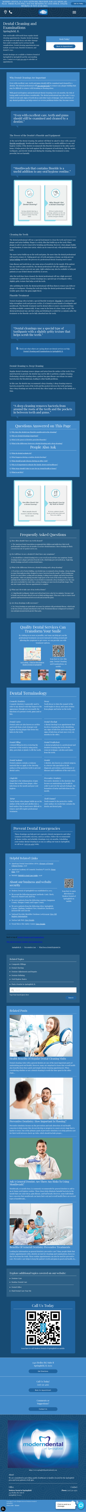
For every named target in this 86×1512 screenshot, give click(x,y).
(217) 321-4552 (21, 59)
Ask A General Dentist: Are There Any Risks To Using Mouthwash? (39, 1183)
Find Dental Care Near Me (21, 1291)
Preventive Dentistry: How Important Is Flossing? (38, 1121)
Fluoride (58, 301)
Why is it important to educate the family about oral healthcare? (35, 464)
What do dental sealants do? (22, 453)
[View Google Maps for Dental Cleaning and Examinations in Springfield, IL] (32, 660)
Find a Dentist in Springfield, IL (23, 984)
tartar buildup (15, 259)
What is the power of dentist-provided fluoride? (29, 439)
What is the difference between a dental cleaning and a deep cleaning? (37, 443)
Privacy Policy (10, 1505)
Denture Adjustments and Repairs (24, 971)
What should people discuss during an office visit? (30, 461)
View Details (29, 920)
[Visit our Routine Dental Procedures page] (60, 680)
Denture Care (17, 1278)
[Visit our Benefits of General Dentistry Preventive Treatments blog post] (41, 1245)
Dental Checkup (18, 968)
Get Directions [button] (43, 1371)
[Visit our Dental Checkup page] (43, 680)
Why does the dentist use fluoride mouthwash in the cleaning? (34, 432)
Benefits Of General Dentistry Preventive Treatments (40, 1247)
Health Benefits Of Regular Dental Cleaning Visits (38, 1058)
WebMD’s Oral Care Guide (28, 875)
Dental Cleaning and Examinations (30, 937)
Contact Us (43, 1409)
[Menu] (74, 12)
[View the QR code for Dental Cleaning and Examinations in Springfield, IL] (58, 656)
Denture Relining (18, 975)
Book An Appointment (65, 46)
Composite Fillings (19, 964)
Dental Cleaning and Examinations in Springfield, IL (43, 351)
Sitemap (17, 1505)
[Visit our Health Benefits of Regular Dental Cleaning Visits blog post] (41, 1056)
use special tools (43, 86)
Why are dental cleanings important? (25, 436)
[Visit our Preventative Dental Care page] (25, 680)
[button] (5, 12)
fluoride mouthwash (17, 143)
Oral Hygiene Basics (19, 979)
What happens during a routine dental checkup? (29, 457)
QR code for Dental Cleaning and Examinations (24, 942)
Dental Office (17, 1287)
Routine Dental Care (19, 1282)
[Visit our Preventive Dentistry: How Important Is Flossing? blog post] (41, 1119)
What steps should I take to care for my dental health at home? (34, 468)
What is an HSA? (17, 472)
